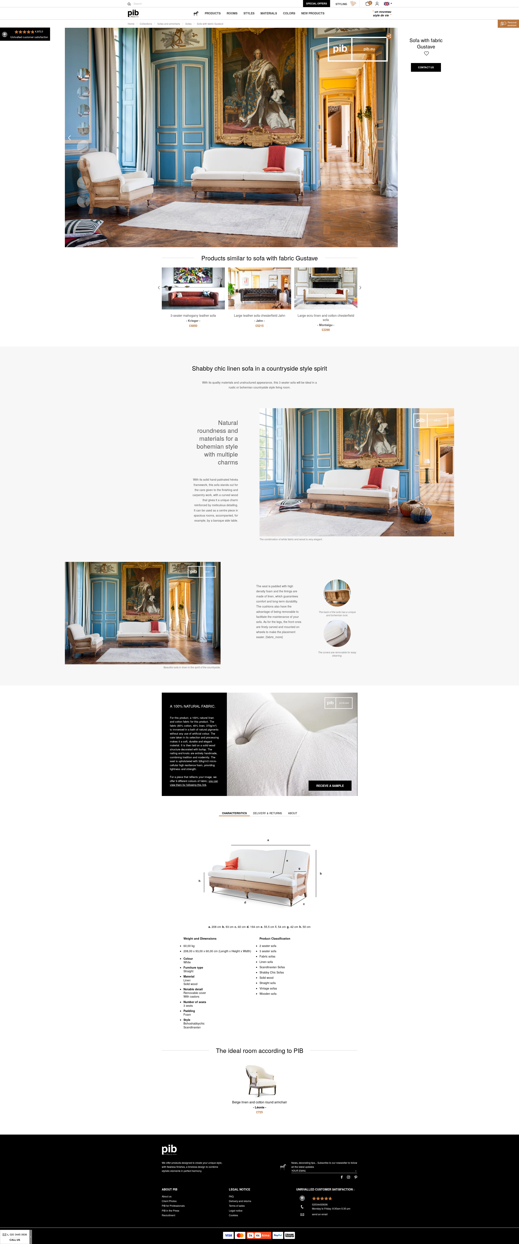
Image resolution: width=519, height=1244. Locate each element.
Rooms (232, 13)
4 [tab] (83, 128)
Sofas (188, 23)
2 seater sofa (268, 946)
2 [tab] (83, 92)
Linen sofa (266, 962)
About (292, 813)
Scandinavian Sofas (272, 967)
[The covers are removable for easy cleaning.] (337, 633)
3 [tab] (83, 110)
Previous (69, 137)
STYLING (341, 4)
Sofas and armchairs (168, 23)
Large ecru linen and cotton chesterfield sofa (326, 320)
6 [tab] (83, 164)
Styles (248, 13)
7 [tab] (83, 182)
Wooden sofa (268, 994)
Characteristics (234, 813)
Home (131, 23)
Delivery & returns (267, 813)
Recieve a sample (330, 786)
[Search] (129, 4)
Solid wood (266, 978)
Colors (289, 13)
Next (393, 137)
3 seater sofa (268, 951)
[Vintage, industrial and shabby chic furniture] (136, 13)
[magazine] (196, 13)
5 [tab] (83, 146)
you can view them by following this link (194, 783)
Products (213, 13)
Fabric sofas (267, 956)
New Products (312, 13)
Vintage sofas (268, 988)
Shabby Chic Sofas (272, 972)
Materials (269, 13)
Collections (146, 23)
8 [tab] (83, 201)
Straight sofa (268, 983)
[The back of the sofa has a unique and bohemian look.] (337, 592)
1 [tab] (83, 74)
